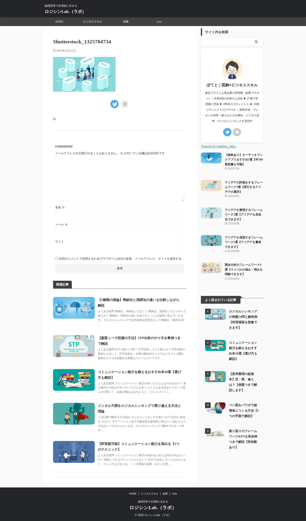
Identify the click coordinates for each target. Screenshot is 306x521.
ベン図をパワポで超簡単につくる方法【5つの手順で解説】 (244, 410)
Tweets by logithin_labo (218, 146)
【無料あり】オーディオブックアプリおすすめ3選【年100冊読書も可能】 (244, 159)
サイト (59, 241)
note (159, 21)
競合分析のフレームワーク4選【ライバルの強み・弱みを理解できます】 (244, 269)
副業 (126, 21)
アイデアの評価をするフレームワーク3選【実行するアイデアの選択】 (244, 187)
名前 (60, 207)
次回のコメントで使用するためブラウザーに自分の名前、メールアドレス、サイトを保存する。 (121, 258)
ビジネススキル (92, 21)
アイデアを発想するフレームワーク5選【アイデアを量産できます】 (244, 242)
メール (61, 224)
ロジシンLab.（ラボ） (65, 11)
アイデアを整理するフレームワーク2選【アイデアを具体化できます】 (244, 214)
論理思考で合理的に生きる (153, 501)
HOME (59, 21)
